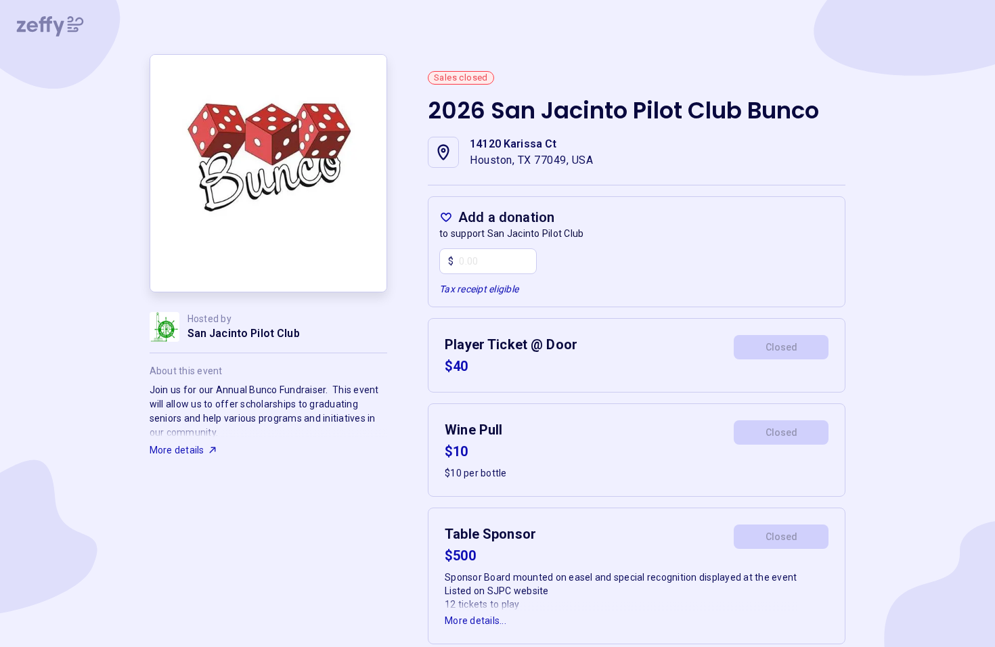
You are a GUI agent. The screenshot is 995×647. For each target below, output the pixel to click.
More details (177, 450)
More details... (475, 620)
